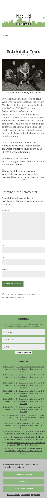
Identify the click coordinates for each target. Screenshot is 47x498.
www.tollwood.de (21, 151)
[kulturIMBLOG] (23, 24)
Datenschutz (25, 495)
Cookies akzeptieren (23, 474)
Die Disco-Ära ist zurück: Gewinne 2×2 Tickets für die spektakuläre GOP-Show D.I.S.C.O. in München (24, 369)
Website (5, 269)
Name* (4, 245)
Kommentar (6, 210)
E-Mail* (4, 257)
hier (20, 164)
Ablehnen (24, 481)
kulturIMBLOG (8, 367)
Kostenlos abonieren (23, 353)
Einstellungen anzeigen (23, 489)
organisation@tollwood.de (15, 148)
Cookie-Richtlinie (13, 495)
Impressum (35, 495)
